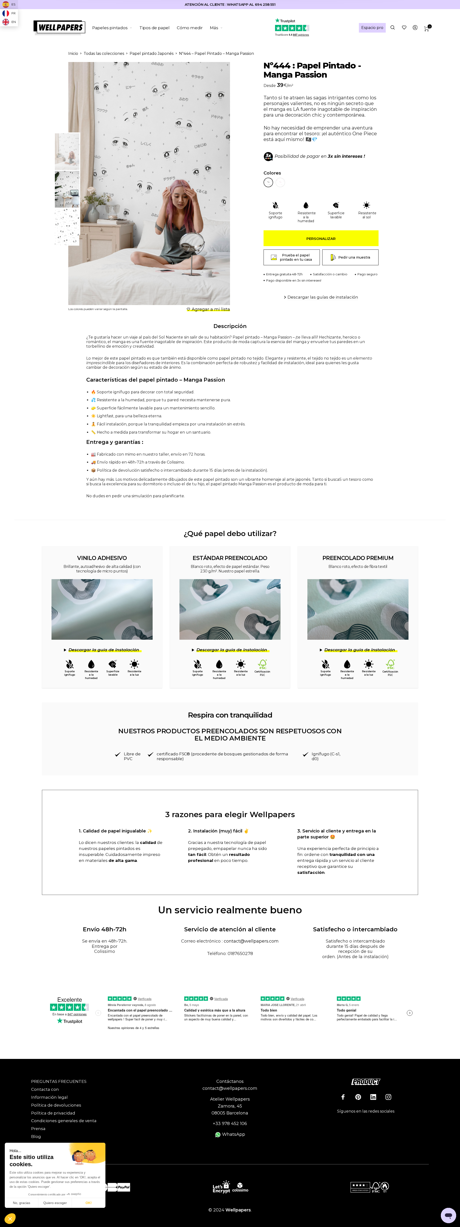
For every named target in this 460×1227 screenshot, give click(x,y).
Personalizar (321, 238)
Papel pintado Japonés (151, 53)
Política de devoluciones (56, 1105)
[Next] (214, 183)
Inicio (73, 53)
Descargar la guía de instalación (104, 649)
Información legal (49, 1097)
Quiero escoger (55, 1203)
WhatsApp (233, 1134)
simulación (142, 496)
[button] (10, 1219)
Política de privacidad (53, 1113)
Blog (36, 1136)
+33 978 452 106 (230, 1123)
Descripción (230, 326)
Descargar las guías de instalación (323, 297)
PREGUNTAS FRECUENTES (58, 1081)
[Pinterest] (358, 1097)
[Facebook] (343, 1097)
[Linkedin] (373, 1097)
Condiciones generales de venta (64, 1120)
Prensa (38, 1128)
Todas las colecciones (104, 53)
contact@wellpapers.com (251, 941)
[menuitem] (115, 27)
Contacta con (45, 1089)
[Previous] (91, 183)
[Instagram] (388, 1097)
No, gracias (21, 1203)
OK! (89, 1203)
